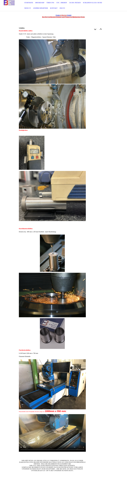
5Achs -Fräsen (75, 2)
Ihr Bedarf (39, 2)
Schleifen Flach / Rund (92, 2)
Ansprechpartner (40, 8)
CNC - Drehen (61, 2)
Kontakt (53, 8)
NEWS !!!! (27, 8)
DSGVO (62, 8)
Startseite (28, 2)
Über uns (50, 2)
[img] (9, 5)
